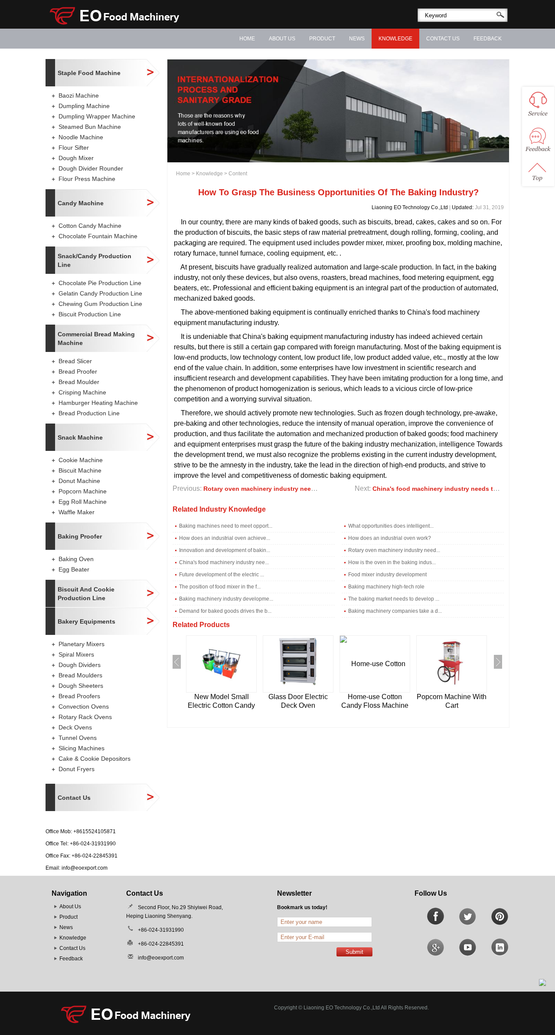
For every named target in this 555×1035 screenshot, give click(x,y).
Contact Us (443, 39)
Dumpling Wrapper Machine (97, 116)
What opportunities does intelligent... (391, 526)
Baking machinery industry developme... (226, 599)
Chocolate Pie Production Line (100, 282)
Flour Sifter (74, 147)
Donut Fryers (77, 769)
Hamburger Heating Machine (98, 402)
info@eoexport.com (85, 868)
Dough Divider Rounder (91, 168)
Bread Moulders (80, 675)
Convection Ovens (84, 706)
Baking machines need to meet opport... (225, 526)
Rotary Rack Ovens (85, 716)
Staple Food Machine (89, 72)
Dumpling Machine (84, 105)
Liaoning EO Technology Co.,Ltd (410, 207)
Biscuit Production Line (90, 314)
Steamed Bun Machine (90, 126)
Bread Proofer (78, 371)
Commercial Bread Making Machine (96, 338)
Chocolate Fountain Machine (98, 236)
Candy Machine (81, 203)
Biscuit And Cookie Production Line (86, 593)
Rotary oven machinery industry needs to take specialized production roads (316, 488)
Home (247, 39)
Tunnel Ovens (78, 737)
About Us (282, 39)
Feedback (487, 39)
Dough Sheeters (81, 685)
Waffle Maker (77, 512)
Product (322, 39)
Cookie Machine (81, 460)
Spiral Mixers (76, 654)
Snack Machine (80, 437)
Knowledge (395, 39)
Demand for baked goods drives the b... (225, 611)
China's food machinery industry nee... (224, 562)
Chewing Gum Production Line (100, 303)
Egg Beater (74, 569)
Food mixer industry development (387, 575)
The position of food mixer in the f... (220, 587)
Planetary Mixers (81, 644)
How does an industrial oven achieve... (224, 538)
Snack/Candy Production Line (94, 260)
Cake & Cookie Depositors (95, 758)
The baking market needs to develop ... (393, 599)
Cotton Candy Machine (90, 225)
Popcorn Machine (83, 491)
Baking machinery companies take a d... (395, 611)
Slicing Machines (81, 748)
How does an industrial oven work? (389, 538)
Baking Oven (76, 558)
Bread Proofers (79, 696)
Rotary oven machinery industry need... (394, 550)
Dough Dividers (80, 664)
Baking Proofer (80, 536)
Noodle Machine (81, 137)
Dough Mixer (76, 157)
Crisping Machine (82, 392)
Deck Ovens (75, 727)
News (357, 39)
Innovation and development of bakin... (224, 550)
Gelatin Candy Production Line (100, 293)
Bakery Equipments (86, 621)
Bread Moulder (79, 381)
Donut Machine (79, 480)
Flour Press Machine (87, 178)
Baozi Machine (79, 95)
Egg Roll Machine (83, 501)
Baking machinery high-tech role (386, 587)
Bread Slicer (75, 361)
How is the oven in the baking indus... (392, 562)
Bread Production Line (89, 413)
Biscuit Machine (80, 470)
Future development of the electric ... (221, 575)
